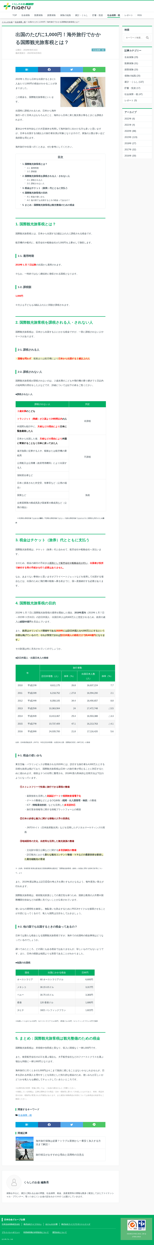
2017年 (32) (130, 149)
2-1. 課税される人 (35, 180)
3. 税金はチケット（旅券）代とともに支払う (45, 188)
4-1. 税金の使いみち (36, 197)
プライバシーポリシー (11, 1232)
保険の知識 (65, 15)
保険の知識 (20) (132, 75)
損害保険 (51, 15)
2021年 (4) (130, 124)
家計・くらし (81, 15)
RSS (139, 15)
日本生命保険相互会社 (11, 1224)
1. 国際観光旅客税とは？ (34, 164)
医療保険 (38, 15)
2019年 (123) (131, 137)
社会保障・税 (113, 15)
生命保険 (25, 15)
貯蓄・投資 (97, 15)
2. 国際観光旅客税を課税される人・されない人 (46, 176)
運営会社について (59, 1232)
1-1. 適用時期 (33, 168)
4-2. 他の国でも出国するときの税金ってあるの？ (48, 200)
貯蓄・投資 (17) (132, 88)
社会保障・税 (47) (134, 94)
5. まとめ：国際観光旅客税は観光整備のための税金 (48, 205)
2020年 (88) (130, 131)
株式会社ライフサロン (33, 1224)
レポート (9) (131, 100)
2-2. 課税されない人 (36, 183)
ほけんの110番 (51, 1224)
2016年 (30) (130, 155)
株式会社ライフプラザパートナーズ (75, 1224)
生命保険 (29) (131, 57)
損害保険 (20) (131, 69)
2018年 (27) (130, 143)
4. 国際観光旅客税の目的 (34, 192)
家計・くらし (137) (134, 82)
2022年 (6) (130, 118)
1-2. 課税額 (32, 171)
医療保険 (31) (131, 63)
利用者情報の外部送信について (36, 1232)
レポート (129, 15)
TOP (14, 15)
